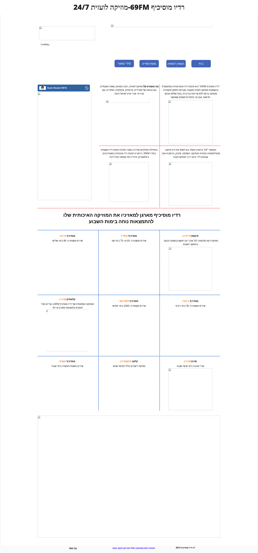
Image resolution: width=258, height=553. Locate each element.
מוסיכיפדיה (149, 63)
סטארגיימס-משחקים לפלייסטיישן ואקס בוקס (134, 548)
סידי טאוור (124, 63)
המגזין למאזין (176, 63)
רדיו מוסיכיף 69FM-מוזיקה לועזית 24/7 (129, 7)
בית (201, 63)
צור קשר (73, 548)
